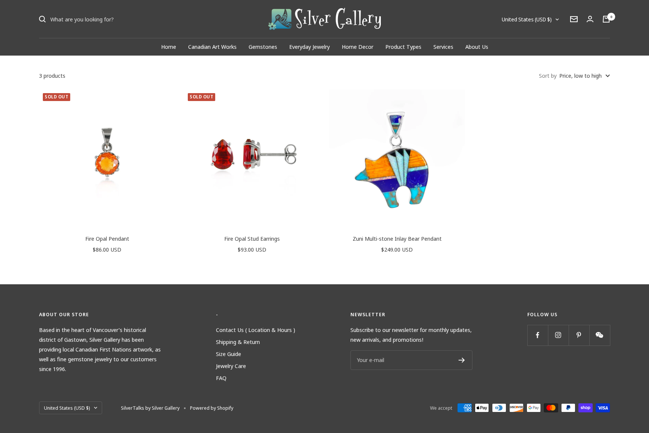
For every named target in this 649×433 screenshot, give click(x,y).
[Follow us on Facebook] (537, 335)
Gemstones (263, 46)
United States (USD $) (527, 19)
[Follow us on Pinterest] (579, 335)
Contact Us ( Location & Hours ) (255, 329)
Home (168, 46)
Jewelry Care (231, 366)
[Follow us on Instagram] (558, 335)
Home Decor (357, 46)
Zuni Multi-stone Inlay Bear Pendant (397, 238)
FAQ (221, 378)
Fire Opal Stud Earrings (252, 238)
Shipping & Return (238, 341)
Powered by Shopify (211, 407)
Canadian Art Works (212, 46)
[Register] (462, 360)
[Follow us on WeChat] (599, 335)
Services (443, 46)
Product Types (403, 46)
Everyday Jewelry (309, 46)
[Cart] (606, 19)
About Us (476, 46)
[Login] (590, 19)
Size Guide (228, 354)
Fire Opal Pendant (107, 238)
